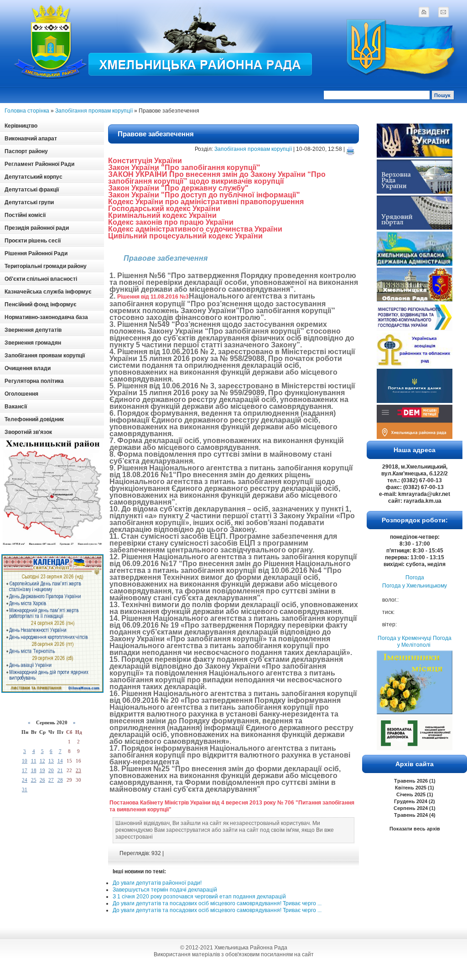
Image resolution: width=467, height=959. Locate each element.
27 (51, 780)
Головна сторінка (27, 111)
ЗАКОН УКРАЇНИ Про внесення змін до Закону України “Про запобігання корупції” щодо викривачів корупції (217, 177)
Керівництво (21, 126)
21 (60, 770)
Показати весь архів (414, 828)
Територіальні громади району (46, 266)
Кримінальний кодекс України (162, 215)
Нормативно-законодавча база (46, 317)
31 (24, 789)
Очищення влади (28, 368)
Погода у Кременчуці (404, 638)
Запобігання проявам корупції (94, 111)
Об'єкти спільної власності (41, 279)
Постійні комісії (25, 215)
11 (33, 760)
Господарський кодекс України (164, 208)
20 (51, 770)
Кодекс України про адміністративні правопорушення (206, 202)
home (424, 12)
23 (78, 770)
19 (42, 770)
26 (42, 780)
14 (60, 760)
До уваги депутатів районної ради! (157, 883)
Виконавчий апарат (31, 138)
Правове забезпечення (156, 134)
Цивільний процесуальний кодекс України (185, 236)
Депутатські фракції (32, 189)
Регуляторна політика (34, 381)
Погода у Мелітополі (424, 641)
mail (443, 12)
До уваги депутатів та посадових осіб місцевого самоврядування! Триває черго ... (217, 903)
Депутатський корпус (33, 177)
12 (42, 760)
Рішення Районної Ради (36, 253)
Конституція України (145, 161)
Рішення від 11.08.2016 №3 (153, 297)
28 (60, 780)
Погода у (414, 586)
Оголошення (21, 394)
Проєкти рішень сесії (33, 240)
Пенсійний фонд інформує (41, 304)
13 (51, 760)
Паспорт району (26, 151)
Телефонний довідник (34, 419)
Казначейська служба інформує (48, 292)
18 (33, 770)
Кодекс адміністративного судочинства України (195, 229)
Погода (414, 577)
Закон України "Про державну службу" (178, 188)
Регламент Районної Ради (39, 164)
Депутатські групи (29, 202)
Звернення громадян (33, 343)
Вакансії (16, 406)
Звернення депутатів (33, 330)
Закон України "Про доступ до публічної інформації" (204, 195)
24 (24, 780)
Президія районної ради (37, 228)
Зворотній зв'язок (28, 432)
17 (24, 770)
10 (24, 760)
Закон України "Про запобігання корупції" (184, 167)
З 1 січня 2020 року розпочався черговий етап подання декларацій (199, 896)
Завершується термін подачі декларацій (165, 890)
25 (33, 780)
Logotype (51, 42)
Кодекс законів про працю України (171, 222)
